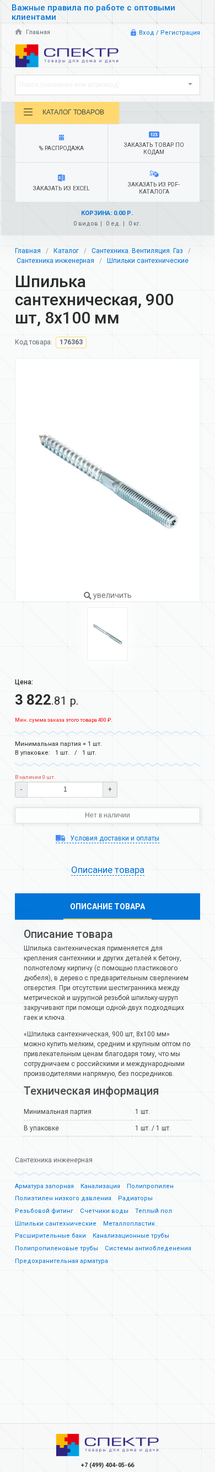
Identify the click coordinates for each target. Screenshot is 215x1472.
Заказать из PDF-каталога (154, 188)
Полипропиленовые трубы (56, 1248)
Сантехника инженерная (55, 261)
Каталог (66, 251)
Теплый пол (153, 1211)
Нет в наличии (107, 815)
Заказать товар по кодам (154, 148)
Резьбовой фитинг (44, 1211)
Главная (37, 32)
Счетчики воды (104, 1211)
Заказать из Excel (61, 188)
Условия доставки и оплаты (113, 838)
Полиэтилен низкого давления (63, 1198)
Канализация (100, 1186)
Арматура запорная (44, 1186)
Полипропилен (150, 1186)
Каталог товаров (73, 112)
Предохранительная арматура (61, 1261)
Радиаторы (135, 1198)
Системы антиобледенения (148, 1248)
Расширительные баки (50, 1235)
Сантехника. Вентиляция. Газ (137, 251)
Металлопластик (129, 1223)
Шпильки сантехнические (147, 261)
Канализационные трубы (131, 1235)
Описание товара (107, 906)
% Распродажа (61, 148)
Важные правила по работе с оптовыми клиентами (93, 12)
